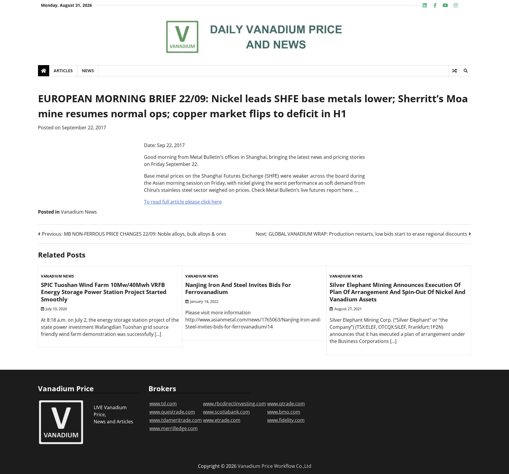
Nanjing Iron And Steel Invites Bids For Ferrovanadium (238, 288)
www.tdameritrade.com (175, 420)
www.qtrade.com (286, 403)
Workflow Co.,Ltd (292, 466)
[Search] (465, 70)
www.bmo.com (283, 412)
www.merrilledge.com (173, 428)
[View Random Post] (454, 70)
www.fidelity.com (286, 420)
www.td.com (163, 403)
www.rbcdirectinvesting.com (234, 403)
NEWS (88, 70)
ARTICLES (63, 70)
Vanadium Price (255, 466)
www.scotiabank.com (226, 412)
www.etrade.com (221, 420)
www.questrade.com (172, 412)
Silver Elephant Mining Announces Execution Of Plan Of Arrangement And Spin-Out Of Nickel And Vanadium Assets (397, 292)
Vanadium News (79, 212)
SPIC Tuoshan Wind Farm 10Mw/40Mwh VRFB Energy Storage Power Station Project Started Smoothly (103, 292)
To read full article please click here (183, 202)
